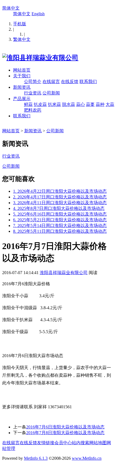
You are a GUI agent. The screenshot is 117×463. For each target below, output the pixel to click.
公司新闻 (51, 93)
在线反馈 (69, 81)
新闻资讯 (21, 87)
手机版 (19, 24)
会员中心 (63, 442)
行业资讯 (32, 93)
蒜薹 (90, 104)
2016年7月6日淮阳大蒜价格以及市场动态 (65, 427)
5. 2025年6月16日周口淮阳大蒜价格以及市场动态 (60, 214)
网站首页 (21, 70)
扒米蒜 (54, 104)
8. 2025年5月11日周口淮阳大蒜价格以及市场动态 (60, 231)
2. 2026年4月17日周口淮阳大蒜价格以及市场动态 (60, 197)
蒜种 (100, 104)
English (38, 13)
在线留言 (51, 81)
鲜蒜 (28, 104)
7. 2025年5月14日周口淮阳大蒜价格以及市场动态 (60, 225)
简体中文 (11, 8)
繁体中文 (21, 39)
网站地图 (98, 442)
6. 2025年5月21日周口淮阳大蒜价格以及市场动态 (60, 219)
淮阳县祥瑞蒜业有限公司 (64, 272)
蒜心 (80, 104)
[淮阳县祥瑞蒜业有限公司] (40, 57)
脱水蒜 (68, 104)
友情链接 (45, 442)
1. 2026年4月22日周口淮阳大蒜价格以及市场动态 (60, 191)
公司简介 (32, 81)
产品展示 (21, 98)
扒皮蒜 (40, 104)
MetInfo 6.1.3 (36, 458)
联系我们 (88, 81)
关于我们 (21, 75)
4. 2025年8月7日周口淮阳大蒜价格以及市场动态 (58, 208)
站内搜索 (80, 442)
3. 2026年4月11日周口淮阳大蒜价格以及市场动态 (60, 202)
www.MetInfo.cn (86, 458)
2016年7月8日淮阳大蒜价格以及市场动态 (65, 432)
